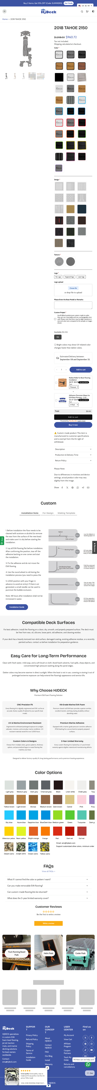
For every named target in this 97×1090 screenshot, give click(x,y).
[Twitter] (85, 1037)
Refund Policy (32, 1039)
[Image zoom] (25, 48)
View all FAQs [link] (47, 871)
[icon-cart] (87, 11)
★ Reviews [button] (95, 547)
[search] (82, 11)
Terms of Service (29, 1051)
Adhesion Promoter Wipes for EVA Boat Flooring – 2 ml (79, 396)
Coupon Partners (67, 1051)
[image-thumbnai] (6, 76)
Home (5, 19)
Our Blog (48, 1056)
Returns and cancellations (69, 1065)
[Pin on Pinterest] (72, 487)
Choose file (73, 288)
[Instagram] (91, 1043)
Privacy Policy (32, 1035)
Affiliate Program (67, 1044)
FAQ (47, 1052)
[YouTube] (91, 1050)
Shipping (58, 44)
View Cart (68, 1039)
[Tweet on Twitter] (67, 487)
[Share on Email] (88, 487)
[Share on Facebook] (62, 487)
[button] (81, 370)
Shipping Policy (29, 1044)
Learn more (81, 421)
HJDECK (52, 1083)
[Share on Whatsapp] (77, 487)
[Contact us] (88, 1064)
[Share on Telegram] (83, 487)
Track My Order (67, 1058)
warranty (55, 747)
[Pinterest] (85, 1043)
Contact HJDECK (48, 1046)
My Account (69, 1035)
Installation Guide (30, 1058)
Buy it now (73, 425)
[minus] (56, 369)
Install (47, 1060)
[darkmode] (92, 11)
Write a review (48, 923)
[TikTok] (85, 1050)
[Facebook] (91, 1037)
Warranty (49, 1064)
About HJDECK (48, 1039)
